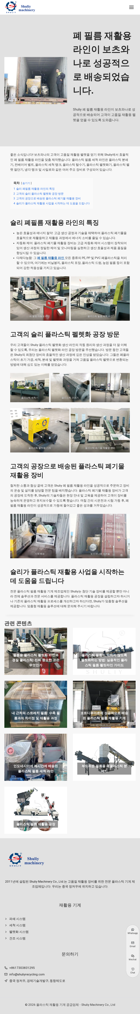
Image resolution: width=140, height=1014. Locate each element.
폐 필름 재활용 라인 (51, 258)
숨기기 (26, 183)
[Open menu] (131, 7)
